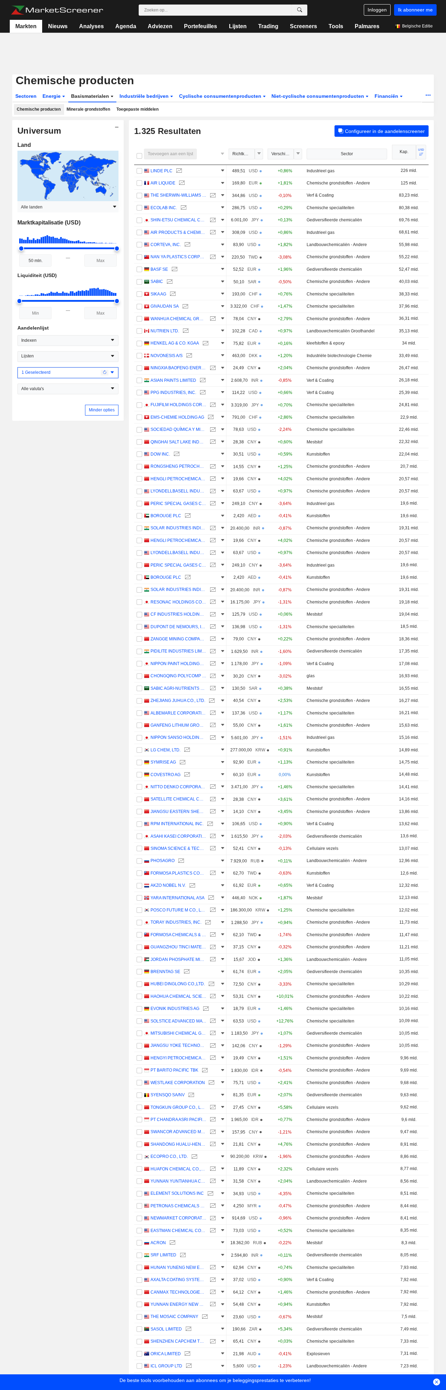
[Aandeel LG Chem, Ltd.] (186, 750)
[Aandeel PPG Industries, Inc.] (202, 392)
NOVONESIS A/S (167, 355)
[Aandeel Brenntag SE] (186, 972)
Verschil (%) (282, 153)
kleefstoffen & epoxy (326, 343)
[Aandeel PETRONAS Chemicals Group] (212, 1206)
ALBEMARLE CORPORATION (178, 713)
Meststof (314, 442)
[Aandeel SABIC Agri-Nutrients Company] (212, 688)
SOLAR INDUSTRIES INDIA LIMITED (178, 528)
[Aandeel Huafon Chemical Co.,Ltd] (212, 1169)
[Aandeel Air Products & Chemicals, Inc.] (212, 232)
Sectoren (26, 96)
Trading (268, 26)
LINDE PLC (161, 170)
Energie (52, 96)
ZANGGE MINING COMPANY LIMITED (178, 639)
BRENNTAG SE (165, 971)
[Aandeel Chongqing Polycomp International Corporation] (212, 676)
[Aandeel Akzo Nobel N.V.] (191, 885)
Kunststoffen (318, 454)
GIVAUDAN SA (165, 306)
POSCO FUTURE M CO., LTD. (178, 910)
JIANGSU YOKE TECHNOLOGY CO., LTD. (178, 1045)
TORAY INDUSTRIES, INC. (176, 922)
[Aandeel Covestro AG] (186, 775)
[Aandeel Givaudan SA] (184, 306)
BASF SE (159, 269)
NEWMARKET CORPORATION (178, 1218)
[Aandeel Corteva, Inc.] (186, 244)
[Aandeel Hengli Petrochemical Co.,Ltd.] (212, 479)
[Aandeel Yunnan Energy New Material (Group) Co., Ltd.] (212, 1304)
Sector (347, 153)
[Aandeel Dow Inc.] (175, 454)
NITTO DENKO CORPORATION (178, 786)
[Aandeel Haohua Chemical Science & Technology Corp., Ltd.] (212, 996)
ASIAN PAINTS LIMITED (173, 380)
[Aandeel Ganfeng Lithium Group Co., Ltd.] (212, 725)
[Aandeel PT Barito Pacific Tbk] (204, 1070)
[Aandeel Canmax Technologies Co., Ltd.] (212, 1292)
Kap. (404, 151)
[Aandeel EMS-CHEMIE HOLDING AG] (210, 417)
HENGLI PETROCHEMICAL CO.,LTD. (178, 478)
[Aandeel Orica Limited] (186, 1354)
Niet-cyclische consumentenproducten (318, 96)
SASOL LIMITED (166, 1329)
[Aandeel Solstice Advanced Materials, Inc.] (212, 1021)
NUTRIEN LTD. (165, 331)
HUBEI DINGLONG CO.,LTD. (178, 983)
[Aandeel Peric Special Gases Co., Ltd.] (212, 503)
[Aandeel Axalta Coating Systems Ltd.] (212, 1280)
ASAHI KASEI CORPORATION (178, 836)
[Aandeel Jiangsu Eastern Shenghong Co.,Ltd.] (212, 811)
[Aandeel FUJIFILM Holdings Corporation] (212, 405)
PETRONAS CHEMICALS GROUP (178, 1205)
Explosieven (318, 1353)
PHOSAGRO (163, 860)
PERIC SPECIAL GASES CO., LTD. (178, 503)
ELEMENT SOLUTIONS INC (177, 1193)
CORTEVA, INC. (166, 244)
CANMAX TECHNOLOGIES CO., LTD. (178, 1292)
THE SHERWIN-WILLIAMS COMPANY (178, 195)
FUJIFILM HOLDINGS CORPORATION (178, 404)
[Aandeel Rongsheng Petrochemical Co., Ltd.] (212, 466)
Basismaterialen (90, 96)
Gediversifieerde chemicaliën (334, 220)
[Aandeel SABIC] (168, 281)
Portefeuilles (200, 26)
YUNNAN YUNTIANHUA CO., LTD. (178, 1181)
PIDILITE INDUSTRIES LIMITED (178, 651)
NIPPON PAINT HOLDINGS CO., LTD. (178, 663)
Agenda (125, 26)
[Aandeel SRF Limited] (182, 1255)
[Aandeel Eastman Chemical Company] (212, 1230)
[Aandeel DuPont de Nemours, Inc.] (212, 627)
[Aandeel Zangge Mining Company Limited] (212, 639)
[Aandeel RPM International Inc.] (209, 824)
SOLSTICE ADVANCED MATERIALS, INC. (178, 1021)
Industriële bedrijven (145, 96)
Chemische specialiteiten (330, 207)
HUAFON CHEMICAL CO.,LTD (178, 1169)
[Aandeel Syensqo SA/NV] (190, 1095)
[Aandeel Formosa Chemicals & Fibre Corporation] (212, 935)
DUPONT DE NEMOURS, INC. (178, 626)
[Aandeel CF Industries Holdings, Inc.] (212, 614)
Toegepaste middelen (137, 109)
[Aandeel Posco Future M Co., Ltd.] (212, 910)
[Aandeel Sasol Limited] (187, 1329)
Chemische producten (39, 109)
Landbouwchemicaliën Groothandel (341, 331)
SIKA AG (158, 294)
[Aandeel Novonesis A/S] (188, 356)
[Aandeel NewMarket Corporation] (212, 1218)
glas (311, 675)
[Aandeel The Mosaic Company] (204, 1316)
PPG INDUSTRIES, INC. (173, 392)
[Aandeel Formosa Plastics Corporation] (212, 873)
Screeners (303, 26)
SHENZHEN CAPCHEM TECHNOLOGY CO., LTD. (178, 1341)
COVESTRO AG (165, 774)
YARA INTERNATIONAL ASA (178, 897)
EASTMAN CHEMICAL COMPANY (178, 1230)
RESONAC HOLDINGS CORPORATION (178, 602)
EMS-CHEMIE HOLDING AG (177, 417)
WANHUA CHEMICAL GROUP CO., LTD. (178, 318)
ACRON (158, 1242)
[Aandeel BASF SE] (173, 269)
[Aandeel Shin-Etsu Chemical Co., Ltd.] (212, 220)
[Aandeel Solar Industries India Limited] (212, 528)
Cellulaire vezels (322, 848)
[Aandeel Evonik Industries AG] (205, 1008)
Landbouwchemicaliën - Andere (337, 244)
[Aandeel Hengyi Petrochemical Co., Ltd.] (212, 1058)
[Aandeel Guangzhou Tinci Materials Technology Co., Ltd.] (212, 947)
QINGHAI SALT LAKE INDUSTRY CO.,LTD (178, 442)
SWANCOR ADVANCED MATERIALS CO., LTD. (178, 1131)
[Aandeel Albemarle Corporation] (212, 713)
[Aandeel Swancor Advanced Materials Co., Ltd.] (212, 1132)
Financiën (387, 96)
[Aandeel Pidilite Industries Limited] (212, 651)
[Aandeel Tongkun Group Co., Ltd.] (212, 1107)
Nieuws (58, 26)
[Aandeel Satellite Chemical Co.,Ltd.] (212, 799)
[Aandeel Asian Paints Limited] (202, 380)
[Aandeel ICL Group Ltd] (188, 1366)
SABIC (157, 281)
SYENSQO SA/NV (168, 1094)
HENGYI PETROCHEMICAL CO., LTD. (178, 1058)
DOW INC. (160, 454)
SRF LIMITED (163, 1255)
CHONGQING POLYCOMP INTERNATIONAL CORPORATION (178, 675)
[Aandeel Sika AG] (172, 294)
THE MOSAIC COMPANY (174, 1316)
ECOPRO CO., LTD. (169, 1156)
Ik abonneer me (415, 10)
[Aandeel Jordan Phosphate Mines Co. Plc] (212, 959)
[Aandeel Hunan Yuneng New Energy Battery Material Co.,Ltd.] (212, 1267)
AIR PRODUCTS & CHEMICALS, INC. (178, 232)
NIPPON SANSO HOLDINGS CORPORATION (178, 737)
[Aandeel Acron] (171, 1243)
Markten (26, 26)
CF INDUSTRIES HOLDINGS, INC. (178, 614)
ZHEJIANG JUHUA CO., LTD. (178, 700)
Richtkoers (242, 153)
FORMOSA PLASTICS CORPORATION (178, 873)
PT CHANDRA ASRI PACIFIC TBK (178, 1119)
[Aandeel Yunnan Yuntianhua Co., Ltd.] (212, 1181)
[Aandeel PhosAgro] (180, 860)
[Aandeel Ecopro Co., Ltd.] (193, 1156)
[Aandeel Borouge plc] (187, 516)
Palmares (367, 26)
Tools (336, 26)
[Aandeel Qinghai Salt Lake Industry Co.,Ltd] (212, 442)
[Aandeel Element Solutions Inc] (209, 1193)
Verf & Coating (320, 195)
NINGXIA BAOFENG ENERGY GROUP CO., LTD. (178, 367)
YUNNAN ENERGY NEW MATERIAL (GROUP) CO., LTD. (178, 1304)
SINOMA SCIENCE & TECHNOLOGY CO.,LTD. (178, 848)
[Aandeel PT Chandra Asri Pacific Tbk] (212, 1119)
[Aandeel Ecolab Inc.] (182, 208)
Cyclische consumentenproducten (221, 96)
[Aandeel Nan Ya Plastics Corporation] (212, 257)
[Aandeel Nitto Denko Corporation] (212, 787)
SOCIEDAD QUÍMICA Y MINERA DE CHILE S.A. (178, 429)
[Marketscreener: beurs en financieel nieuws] (57, 10)
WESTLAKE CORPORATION (178, 1082)
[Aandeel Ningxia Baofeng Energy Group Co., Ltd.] (212, 368)
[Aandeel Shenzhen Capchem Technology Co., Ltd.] (212, 1341)
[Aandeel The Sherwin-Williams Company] (212, 195)
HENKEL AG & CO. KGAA (175, 343)
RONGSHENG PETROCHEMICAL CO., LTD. (178, 466)
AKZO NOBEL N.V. (168, 885)
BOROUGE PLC (166, 515)
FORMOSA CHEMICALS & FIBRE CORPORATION (178, 934)
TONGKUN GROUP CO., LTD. (178, 1107)
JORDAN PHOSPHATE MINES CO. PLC (178, 959)
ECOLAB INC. (164, 207)
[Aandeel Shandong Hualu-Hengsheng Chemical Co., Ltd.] (212, 1144)
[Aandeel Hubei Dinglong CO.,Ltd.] (210, 984)
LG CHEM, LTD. (165, 750)
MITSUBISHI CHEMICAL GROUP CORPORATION (178, 1033)
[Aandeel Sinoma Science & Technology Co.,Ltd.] (212, 848)
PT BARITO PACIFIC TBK (174, 1070)
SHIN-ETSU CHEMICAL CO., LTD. (178, 220)
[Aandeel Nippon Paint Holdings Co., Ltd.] (212, 664)
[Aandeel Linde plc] (178, 171)
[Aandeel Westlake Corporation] (210, 1083)
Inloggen (377, 10)
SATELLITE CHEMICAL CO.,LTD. (178, 799)
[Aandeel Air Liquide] (181, 183)
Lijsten (238, 26)
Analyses (91, 26)
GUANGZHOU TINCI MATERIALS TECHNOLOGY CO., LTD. (178, 947)
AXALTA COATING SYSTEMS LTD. (178, 1279)
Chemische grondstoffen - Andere (338, 183)
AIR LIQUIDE (163, 183)
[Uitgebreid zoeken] (299, 10)
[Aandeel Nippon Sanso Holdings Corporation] (212, 737)
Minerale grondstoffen (88, 109)
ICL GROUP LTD (166, 1366)
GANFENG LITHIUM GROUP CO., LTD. (178, 725)
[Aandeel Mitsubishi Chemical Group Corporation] (212, 1033)
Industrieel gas (320, 170)
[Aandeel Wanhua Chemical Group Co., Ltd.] (212, 319)
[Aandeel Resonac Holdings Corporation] (212, 602)
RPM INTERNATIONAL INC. (177, 823)
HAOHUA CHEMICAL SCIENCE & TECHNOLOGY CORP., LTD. (178, 996)
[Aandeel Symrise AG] (181, 762)
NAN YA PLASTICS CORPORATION (178, 256)
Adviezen (160, 26)
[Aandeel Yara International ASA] (210, 898)
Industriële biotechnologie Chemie (339, 355)
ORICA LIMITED (166, 1353)
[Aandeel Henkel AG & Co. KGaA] (204, 343)
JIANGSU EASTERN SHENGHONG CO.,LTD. (178, 811)
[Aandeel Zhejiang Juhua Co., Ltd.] (211, 700)
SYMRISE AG (163, 762)
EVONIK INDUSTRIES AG (175, 1008)
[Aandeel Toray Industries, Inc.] (207, 922)
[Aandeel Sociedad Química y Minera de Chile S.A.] (212, 429)
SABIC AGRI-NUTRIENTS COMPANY (178, 688)
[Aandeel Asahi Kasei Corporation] (212, 836)
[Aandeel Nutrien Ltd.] (185, 331)
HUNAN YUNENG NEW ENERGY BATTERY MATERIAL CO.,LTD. (178, 1267)
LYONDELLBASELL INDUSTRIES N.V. (178, 491)
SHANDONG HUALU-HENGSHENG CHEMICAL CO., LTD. (178, 1144)
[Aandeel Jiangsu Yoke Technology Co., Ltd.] (212, 1045)
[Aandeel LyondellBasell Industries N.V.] (212, 491)
